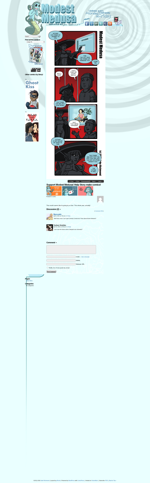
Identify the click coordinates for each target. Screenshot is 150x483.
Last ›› (100, 181)
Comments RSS (99, 211)
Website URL (80, 264)
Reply (69, 216)
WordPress (71, 480)
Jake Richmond (45, 480)
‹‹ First (71, 181)
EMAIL (78, 260)
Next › (94, 181)
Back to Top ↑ (113, 480)
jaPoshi (58, 480)
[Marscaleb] (49, 219)
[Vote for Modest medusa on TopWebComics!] (36, 71)
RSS (106, 480)
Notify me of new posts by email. (59, 268)
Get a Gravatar (85, 257)
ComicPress (80, 480)
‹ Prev (77, 181)
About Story (29, 280)
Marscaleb (57, 214)
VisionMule (95, 480)
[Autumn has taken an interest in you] (75, 178)
